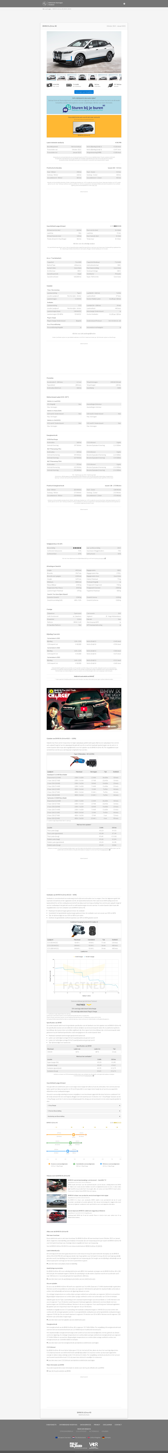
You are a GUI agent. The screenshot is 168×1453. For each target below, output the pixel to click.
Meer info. (94, 185)
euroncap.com (100, 558)
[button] (119, 33)
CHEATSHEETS (51, 1425)
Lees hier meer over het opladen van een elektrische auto (66, 1320)
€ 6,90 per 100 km (115, 299)
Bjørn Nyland (63, 594)
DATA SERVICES (85, 1425)
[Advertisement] (84, 16)
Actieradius (94, 1431)
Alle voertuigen (46, 9)
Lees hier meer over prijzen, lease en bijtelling (62, 1263)
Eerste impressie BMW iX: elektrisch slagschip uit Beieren (86, 1211)
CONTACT (118, 1425)
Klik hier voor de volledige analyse (84, 243)
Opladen (105, 1431)
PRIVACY (97, 1425)
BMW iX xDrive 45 (84, 135)
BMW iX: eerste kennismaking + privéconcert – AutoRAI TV (87, 1180)
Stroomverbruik (66, 1431)
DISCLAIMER (107, 1425)
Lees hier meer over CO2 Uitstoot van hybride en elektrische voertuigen (71, 1360)
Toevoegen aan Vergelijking (84, 92)
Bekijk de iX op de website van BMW (83, 676)
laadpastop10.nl (105, 849)
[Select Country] (124, 3)
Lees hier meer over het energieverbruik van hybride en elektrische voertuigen (73, 1343)
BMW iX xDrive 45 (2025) (94, 1246)
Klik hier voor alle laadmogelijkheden (84, 333)
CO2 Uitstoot (81, 1431)
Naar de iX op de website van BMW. (59, 1371)
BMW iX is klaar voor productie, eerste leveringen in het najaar (88, 1195)
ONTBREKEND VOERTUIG (68, 1425)
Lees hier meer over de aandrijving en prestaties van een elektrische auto (71, 1279)
